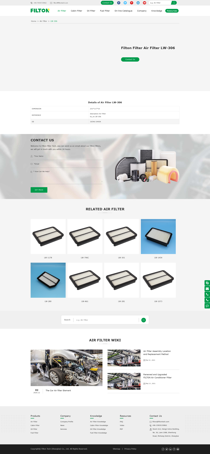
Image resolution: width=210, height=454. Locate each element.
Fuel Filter (105, 11)
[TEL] (207, 294)
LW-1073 (158, 301)
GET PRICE (39, 190)
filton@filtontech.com (60, 3)
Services (63, 429)
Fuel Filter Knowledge (98, 433)
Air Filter (62, 11)
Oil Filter (91, 11)
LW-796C (85, 258)
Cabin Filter (76, 11)
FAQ (121, 422)
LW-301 (121, 258)
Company (142, 11)
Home (33, 21)
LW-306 (54, 21)
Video (122, 425)
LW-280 (48, 301)
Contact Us (107, 3)
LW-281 (121, 301)
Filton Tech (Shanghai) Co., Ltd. (55, 449)
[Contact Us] (207, 305)
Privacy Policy (130, 449)
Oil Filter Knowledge (98, 429)
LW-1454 (158, 258)
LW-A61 (84, 301)
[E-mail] (207, 288)
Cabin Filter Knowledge (99, 425)
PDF (121, 429)
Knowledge (156, 11)
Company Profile (66, 422)
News (62, 425)
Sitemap (116, 449)
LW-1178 (48, 258)
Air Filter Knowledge (98, 422)
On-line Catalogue (123, 11)
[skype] (207, 283)
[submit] (174, 3)
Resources (172, 11)
